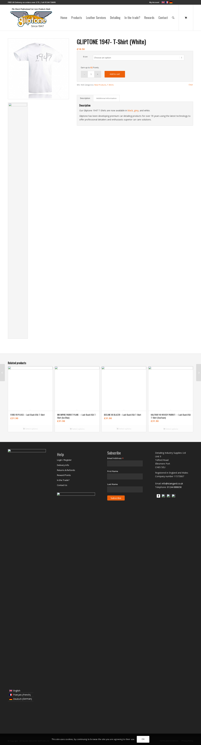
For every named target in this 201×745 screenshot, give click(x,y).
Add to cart (115, 74)
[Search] (173, 18)
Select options (31, 429)
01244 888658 (174, 487)
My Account (154, 2)
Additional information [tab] (106, 98)
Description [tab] (85, 98)
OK (143, 739)
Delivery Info (63, 465)
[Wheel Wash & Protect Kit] (198, 372)
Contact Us (62, 485)
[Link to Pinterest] (190, 2)
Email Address (115, 458)
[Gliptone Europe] (31, 17)
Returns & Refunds (66, 470)
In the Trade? (63, 480)
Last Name (112, 484)
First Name (112, 471)
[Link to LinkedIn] (186, 2)
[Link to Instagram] (181, 2)
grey (136, 110)
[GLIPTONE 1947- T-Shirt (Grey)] (2, 372)
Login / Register (64, 460)
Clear (191, 84)
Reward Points (64, 475)
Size (85, 56)
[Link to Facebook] (176, 2)
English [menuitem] (16, 690)
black (130, 110)
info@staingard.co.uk (172, 483)
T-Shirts (110, 85)
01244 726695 (50, 2)
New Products (100, 85)
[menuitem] (153, 2)
